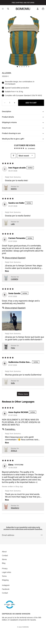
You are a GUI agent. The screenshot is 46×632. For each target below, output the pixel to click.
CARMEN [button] (14, 279)
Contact (5, 555)
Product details (8, 117)
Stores (4, 559)
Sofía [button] (13, 383)
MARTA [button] (14, 189)
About (4, 551)
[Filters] (13, 155)
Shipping (5, 580)
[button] (6, 188)
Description (6, 111)
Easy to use (6, 128)
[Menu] (3, 9)
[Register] (41, 535)
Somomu (25, 627)
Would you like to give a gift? (13, 139)
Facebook (5, 589)
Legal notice (6, 572)
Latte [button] (13, 224)
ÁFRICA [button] (14, 451)
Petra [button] (13, 348)
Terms (4, 576)
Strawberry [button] (15, 508)
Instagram (6, 585)
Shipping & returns (9, 122)
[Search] (8, 8)
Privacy (4, 568)
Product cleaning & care (11, 133)
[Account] (37, 8)
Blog (3, 563)
